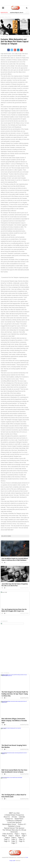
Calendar (22, 817)
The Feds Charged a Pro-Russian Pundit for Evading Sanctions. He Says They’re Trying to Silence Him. (15, 694)
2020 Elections (24, 613)
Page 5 (11, 836)
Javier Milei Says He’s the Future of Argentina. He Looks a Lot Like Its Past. (15, 584)
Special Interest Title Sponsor (14, 828)
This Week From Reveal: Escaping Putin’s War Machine (14, 746)
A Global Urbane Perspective (14, 815)
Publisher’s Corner (14, 826)
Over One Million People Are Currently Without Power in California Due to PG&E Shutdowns (15, 559)
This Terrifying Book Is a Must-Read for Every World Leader (14, 796)
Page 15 (14, 841)
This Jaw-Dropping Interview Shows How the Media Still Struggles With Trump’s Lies (14, 610)
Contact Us (9, 819)
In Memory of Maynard (14, 821)
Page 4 (4, 836)
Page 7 (24, 836)
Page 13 (21, 839)
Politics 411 (22, 824)
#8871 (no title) (14, 813)
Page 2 (17, 834)
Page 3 (23, 834)
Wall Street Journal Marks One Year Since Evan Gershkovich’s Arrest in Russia (14, 771)
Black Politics (5, 17)
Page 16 (21, 841)
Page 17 (14, 843)
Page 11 (7, 839)
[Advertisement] (15, 653)
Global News (19, 819)
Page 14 (7, 841)
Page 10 (21, 837)
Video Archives (7, 834)
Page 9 (13, 837)
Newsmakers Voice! (9, 824)
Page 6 (17, 836)
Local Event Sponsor (14, 822)
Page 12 (14, 839)
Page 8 (7, 837)
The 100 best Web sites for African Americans (14, 831)
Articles (14, 817)
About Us (7, 817)
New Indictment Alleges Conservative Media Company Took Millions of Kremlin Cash (14, 721)
